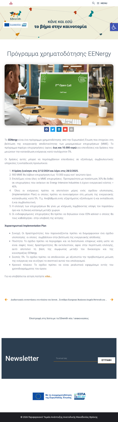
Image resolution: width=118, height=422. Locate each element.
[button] (46, 129)
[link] (114, 27)
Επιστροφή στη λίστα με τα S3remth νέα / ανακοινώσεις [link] (59, 318)
